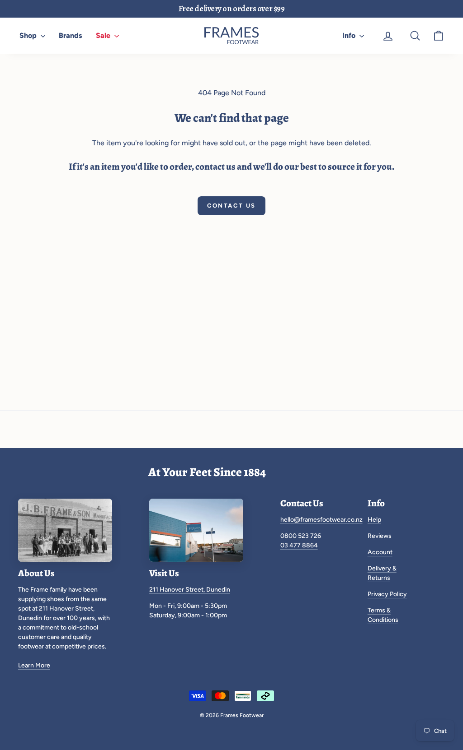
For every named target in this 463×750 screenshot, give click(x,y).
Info (349, 35)
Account (380, 552)
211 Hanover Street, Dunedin (189, 589)
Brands (70, 35)
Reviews (380, 536)
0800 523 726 (300, 536)
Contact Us (231, 205)
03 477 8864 (299, 545)
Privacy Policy (387, 594)
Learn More (34, 665)
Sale (104, 35)
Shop (28, 35)
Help (374, 519)
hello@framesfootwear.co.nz (321, 519)
